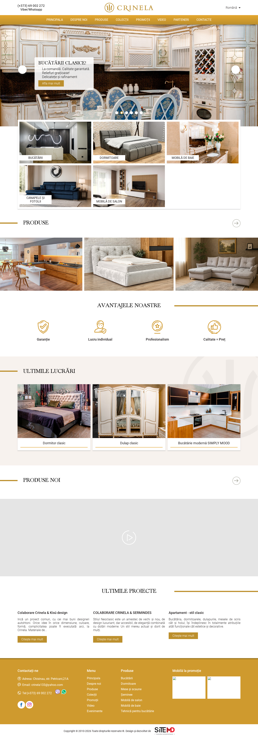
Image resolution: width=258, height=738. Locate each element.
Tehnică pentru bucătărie (137, 711)
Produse (101, 20)
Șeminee (126, 694)
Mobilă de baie (131, 705)
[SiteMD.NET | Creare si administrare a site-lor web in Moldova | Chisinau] (165, 731)
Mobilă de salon (131, 700)
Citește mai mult (32, 639)
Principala (54, 20)
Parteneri (181, 20)
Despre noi (78, 20)
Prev (22, 69)
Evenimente (94, 711)
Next (235, 69)
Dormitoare (128, 683)
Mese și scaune (131, 689)
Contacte (204, 20)
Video (162, 20)
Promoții (143, 20)
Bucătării (127, 678)
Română (232, 7)
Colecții (122, 20)
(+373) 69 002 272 (39, 693)
